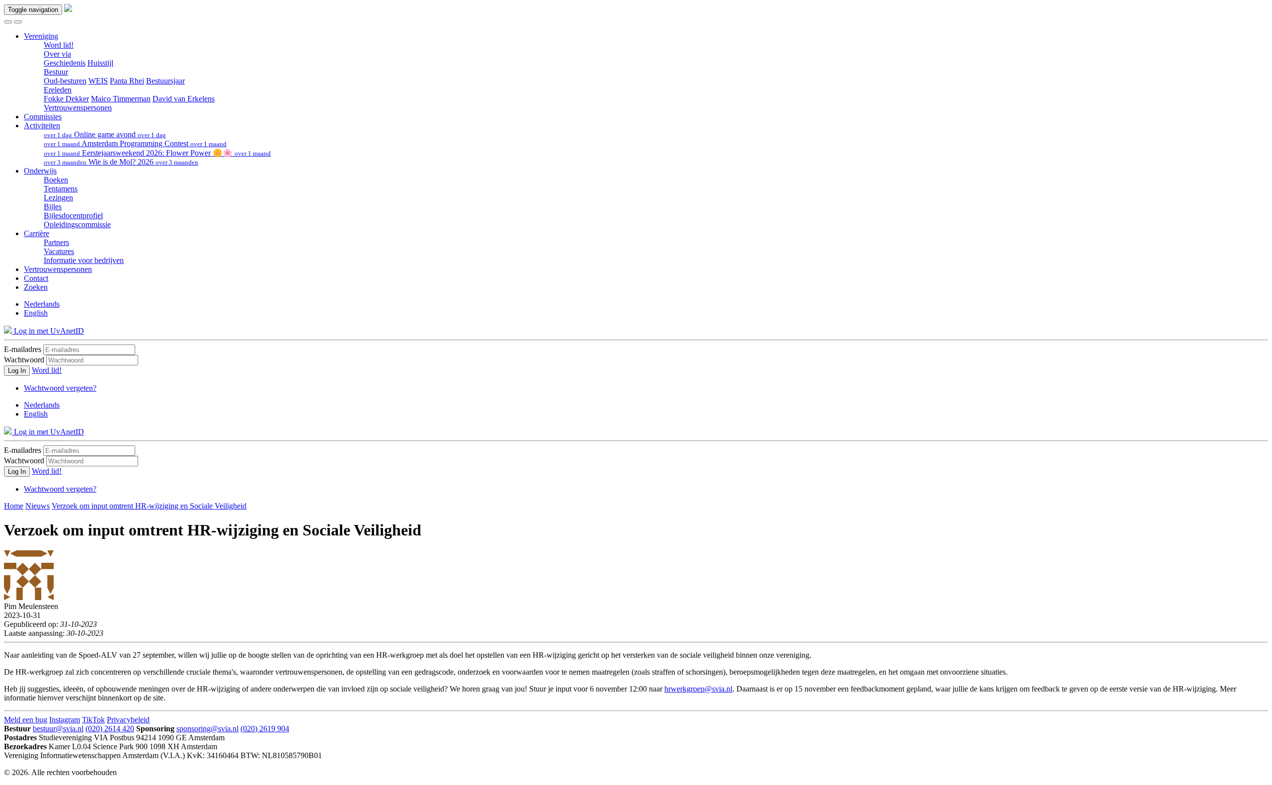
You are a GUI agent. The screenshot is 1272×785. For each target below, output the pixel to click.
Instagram (64, 719)
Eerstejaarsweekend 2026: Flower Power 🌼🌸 (157, 153)
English (36, 313)
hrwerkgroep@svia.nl (698, 689)
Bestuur (56, 72)
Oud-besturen (65, 81)
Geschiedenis (64, 63)
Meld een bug (25, 719)
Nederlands (42, 304)
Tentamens (61, 188)
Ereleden (58, 90)
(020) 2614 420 (109, 728)
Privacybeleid (128, 719)
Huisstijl (100, 63)
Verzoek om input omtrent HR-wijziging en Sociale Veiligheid (149, 506)
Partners (56, 242)
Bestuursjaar (165, 81)
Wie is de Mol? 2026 (121, 162)
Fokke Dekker (66, 98)
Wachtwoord (24, 359)
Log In (17, 370)
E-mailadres (22, 349)
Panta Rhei (127, 81)
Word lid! (59, 45)
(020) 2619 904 (264, 728)
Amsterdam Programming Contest (135, 143)
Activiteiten (42, 125)
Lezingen (58, 197)
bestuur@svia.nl (58, 728)
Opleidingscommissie (77, 224)
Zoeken (36, 287)
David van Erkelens (184, 98)
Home (13, 506)
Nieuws (37, 506)
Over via (57, 54)
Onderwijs (40, 171)
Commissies (43, 116)
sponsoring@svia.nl (207, 728)
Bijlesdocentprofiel (73, 215)
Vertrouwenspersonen (78, 107)
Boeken (56, 179)
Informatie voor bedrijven (84, 260)
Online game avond (105, 134)
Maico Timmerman (121, 98)
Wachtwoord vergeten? (60, 388)
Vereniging (41, 36)
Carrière (36, 233)
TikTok (93, 719)
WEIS (98, 81)
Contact (36, 278)
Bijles (53, 206)
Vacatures (59, 251)
